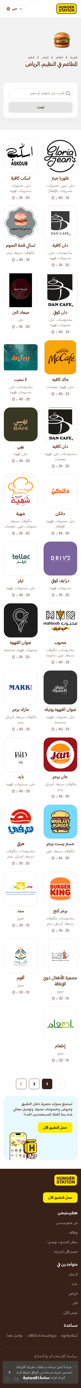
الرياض (45, 57)
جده (75, 1284)
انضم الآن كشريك (66, 1251)
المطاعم (59, 57)
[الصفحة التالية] (21, 1084)
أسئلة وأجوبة (69, 1335)
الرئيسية (74, 57)
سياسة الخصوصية (36, 1377)
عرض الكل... (70, 1312)
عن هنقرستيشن (67, 1223)
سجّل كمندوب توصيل (63, 1242)
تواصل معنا (14, 1335)
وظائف (73, 1232)
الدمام (73, 1274)
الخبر (75, 1303)
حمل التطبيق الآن (55, 1127)
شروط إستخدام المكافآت (42, 1335)
